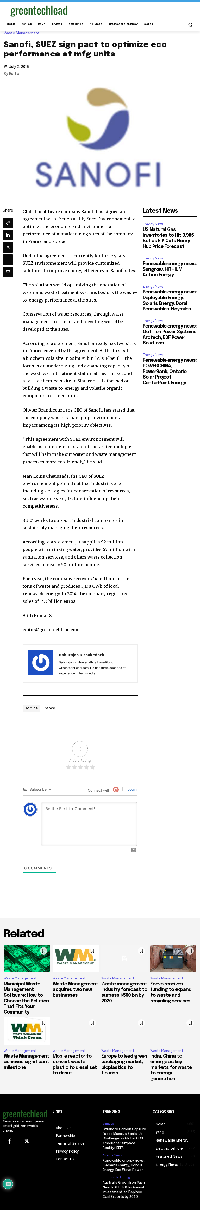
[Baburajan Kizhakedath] (40, 663)
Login (131, 789)
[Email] (8, 272)
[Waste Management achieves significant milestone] (27, 1031)
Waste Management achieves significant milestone (26, 1062)
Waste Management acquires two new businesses (75, 990)
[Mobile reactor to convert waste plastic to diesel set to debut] (76, 1031)
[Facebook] (8, 259)
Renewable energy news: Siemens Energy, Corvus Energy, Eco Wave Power (124, 1165)
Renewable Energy (116, 1177)
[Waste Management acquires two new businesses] (76, 958)
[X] (8, 247)
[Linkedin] (8, 235)
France (48, 707)
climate (108, 1123)
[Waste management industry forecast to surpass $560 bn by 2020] (124, 958)
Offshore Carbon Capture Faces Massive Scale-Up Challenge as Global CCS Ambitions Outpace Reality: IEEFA (124, 1139)
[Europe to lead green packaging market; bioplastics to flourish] (124, 1031)
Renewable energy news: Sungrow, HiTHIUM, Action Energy (170, 269)
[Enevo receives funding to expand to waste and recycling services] (173, 958)
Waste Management (22, 33)
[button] (190, 25)
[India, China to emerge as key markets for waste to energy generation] (173, 1031)
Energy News (153, 224)
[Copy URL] (8, 223)
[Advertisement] (135, 10)
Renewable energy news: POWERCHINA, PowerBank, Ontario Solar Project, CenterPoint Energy (170, 371)
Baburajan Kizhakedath (81, 654)
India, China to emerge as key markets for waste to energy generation (171, 1067)
